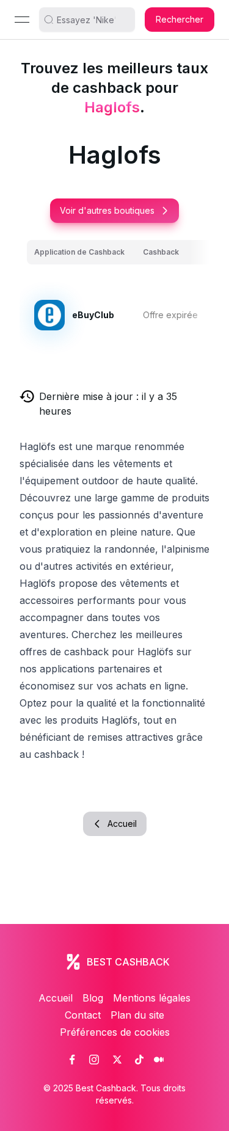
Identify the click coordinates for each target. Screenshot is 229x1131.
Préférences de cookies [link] (115, 1032)
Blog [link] (92, 998)
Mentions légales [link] (152, 998)
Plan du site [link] (137, 1015)
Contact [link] (83, 1015)
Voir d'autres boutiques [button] (107, 210)
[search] (91, 19)
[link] (72, 1059)
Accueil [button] (122, 823)
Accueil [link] (55, 998)
